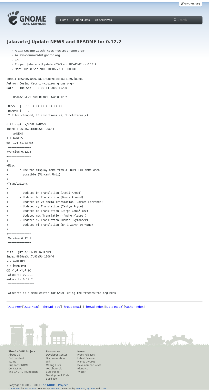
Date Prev (15, 306)
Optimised (14, 388)
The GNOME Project (22, 351)
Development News (89, 365)
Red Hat (55, 388)
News (81, 351)
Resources (53, 351)
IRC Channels (54, 368)
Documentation (55, 358)
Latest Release (86, 358)
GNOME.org (192, 3)
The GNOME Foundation (23, 371)
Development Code (57, 375)
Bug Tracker (53, 371)
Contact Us (15, 368)
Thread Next (71, 306)
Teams (12, 361)
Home (64, 19)
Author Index (134, 306)
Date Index (114, 306)
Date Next (31, 306)
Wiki (48, 361)
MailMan (80, 388)
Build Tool (51, 378)
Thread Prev (51, 306)
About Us (14, 354)
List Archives (103, 19)
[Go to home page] (33, 26)
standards (31, 388)
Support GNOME (19, 365)
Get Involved (16, 358)
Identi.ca (82, 368)
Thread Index (93, 306)
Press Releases (86, 354)
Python (91, 388)
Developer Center (56, 354)
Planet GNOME (86, 361)
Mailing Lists (81, 19)
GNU (103, 388)
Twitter (81, 371)
